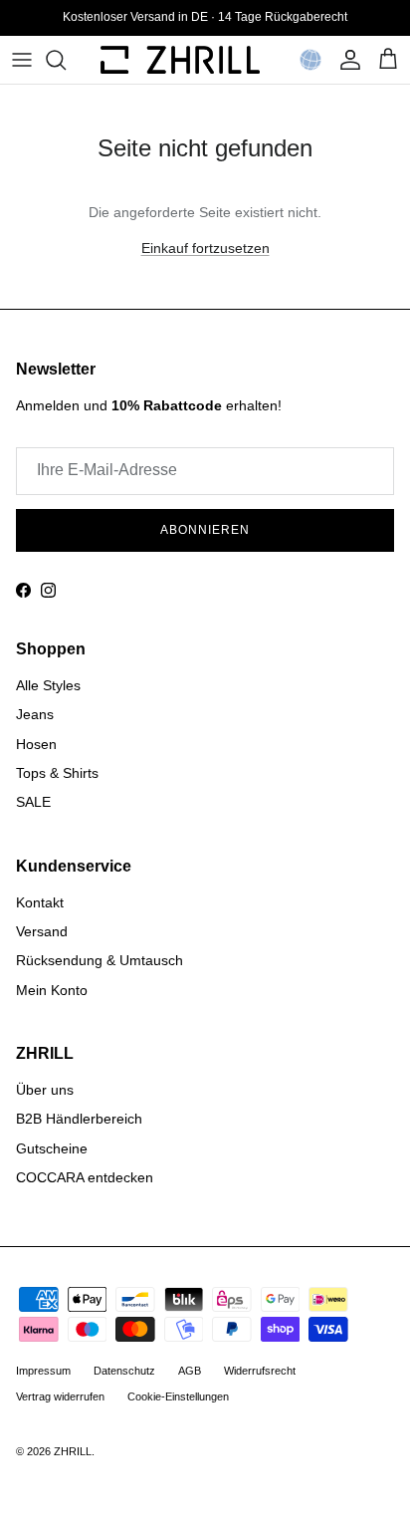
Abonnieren (205, 530)
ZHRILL (73, 1451)
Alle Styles (48, 685)
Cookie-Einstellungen (178, 1396)
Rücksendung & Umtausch (99, 960)
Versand (42, 931)
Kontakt (40, 902)
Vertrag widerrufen (60, 1396)
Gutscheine (52, 1148)
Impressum (43, 1371)
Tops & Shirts (57, 773)
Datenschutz (124, 1371)
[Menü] (22, 60)
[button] (310, 60)
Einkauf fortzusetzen (205, 248)
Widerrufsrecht (260, 1371)
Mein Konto (52, 990)
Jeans (35, 714)
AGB (189, 1371)
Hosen (36, 744)
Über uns (45, 1090)
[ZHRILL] (180, 60)
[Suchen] (66, 60)
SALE (33, 802)
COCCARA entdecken (84, 1177)
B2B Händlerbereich (79, 1119)
